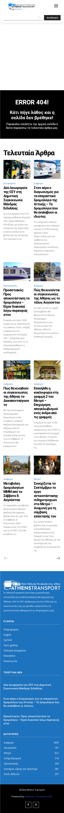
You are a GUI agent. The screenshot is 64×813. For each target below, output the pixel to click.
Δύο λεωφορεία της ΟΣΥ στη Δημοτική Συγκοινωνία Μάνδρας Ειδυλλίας (15, 198)
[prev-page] (6, 558)
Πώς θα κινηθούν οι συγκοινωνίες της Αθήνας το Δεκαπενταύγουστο (16, 396)
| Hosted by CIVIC (44, 796)
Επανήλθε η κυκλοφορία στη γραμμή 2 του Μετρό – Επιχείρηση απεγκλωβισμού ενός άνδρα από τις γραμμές (46, 402)
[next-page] (58, 558)
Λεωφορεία (9, 183)
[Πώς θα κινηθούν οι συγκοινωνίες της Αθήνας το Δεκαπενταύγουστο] (16, 369)
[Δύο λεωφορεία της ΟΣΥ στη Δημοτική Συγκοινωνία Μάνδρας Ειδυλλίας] (16, 169)
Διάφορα (38, 183)
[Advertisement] (32, 56)
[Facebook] (28, 805)
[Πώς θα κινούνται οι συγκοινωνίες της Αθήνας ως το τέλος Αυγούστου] (47, 271)
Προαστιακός (10, 285)
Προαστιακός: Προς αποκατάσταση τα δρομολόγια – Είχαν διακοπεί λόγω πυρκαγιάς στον (16, 302)
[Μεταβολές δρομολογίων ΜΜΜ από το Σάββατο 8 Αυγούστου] (16, 465)
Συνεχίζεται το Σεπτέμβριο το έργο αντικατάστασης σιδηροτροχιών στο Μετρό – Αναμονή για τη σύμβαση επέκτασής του (46, 499)
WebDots (29, 796)
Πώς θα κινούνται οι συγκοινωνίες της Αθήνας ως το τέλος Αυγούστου (47, 296)
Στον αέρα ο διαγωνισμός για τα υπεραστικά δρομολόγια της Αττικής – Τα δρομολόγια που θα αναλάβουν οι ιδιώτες (46, 202)
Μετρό (37, 479)
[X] (36, 805)
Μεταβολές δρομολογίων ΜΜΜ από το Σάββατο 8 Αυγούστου (13, 491)
